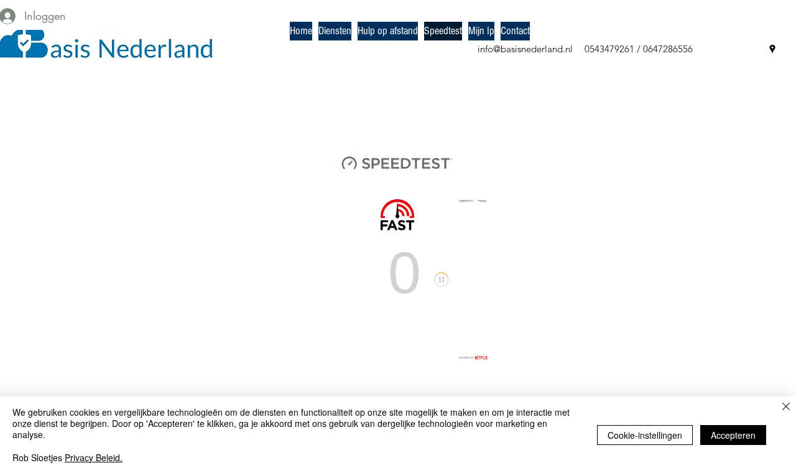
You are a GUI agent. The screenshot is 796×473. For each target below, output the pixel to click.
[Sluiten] (786, 407)
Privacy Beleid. (94, 457)
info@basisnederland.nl (525, 49)
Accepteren (733, 435)
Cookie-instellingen (645, 435)
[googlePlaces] (772, 49)
